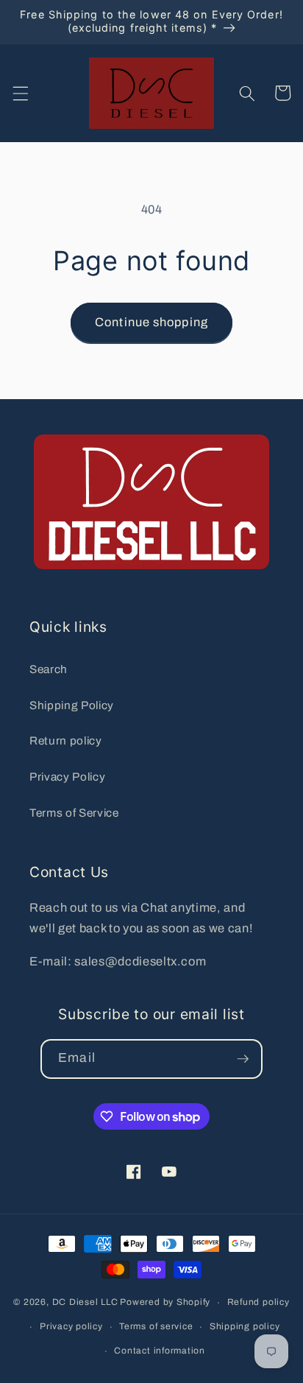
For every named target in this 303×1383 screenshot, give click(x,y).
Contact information (159, 1350)
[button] (20, 92)
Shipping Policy (71, 705)
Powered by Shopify (165, 1303)
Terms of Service (74, 812)
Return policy (65, 740)
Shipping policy (245, 1326)
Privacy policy (71, 1326)
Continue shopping (151, 322)
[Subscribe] (242, 1059)
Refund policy (258, 1302)
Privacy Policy (67, 776)
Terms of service (156, 1326)
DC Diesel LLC (85, 1303)
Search (48, 669)
